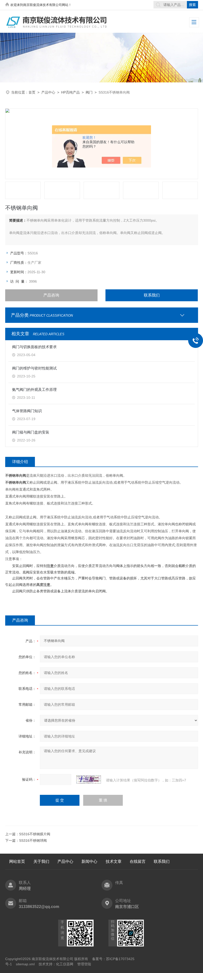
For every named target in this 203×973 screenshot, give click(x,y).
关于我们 (41, 861)
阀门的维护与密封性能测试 (34, 368)
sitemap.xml (25, 964)
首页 (31, 92)
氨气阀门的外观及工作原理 (34, 389)
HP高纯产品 (70, 92)
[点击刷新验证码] (88, 779)
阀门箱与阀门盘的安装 (30, 432)
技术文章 (114, 861)
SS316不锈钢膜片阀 (34, 834)
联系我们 (152, 295)
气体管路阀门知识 (27, 411)
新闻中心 (89, 861)
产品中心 (48, 92)
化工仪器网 (64, 964)
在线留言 (138, 861)
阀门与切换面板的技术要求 (34, 347)
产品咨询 (51, 295)
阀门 (89, 92)
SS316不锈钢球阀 (33, 840)
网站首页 (17, 861)
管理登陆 (84, 964)
